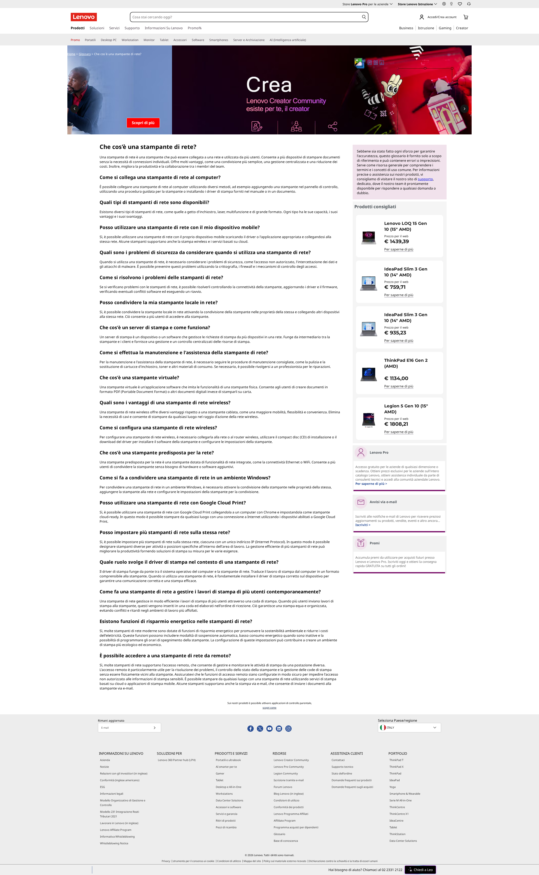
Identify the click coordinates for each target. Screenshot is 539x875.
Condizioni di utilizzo (286, 800)
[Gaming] (452, 28)
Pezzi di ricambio (226, 827)
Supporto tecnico (342, 767)
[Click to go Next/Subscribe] (154, 727)
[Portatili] (97, 40)
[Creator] (469, 28)
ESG (102, 787)
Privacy (166, 861)
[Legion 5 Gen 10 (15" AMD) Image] (368, 420)
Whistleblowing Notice (114, 843)
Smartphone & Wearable (405, 793)
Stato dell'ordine (342, 773)
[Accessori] (188, 40)
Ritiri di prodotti (226, 820)
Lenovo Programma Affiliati (291, 814)
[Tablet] (170, 40)
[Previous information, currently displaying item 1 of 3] (74, 109)
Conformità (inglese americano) (119, 780)
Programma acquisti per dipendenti (296, 827)
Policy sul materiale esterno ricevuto (285, 861)
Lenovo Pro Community (289, 767)
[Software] (206, 40)
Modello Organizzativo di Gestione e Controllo (122, 802)
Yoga (393, 787)
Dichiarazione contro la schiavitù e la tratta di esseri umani (343, 861)
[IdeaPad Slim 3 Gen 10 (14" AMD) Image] (368, 283)
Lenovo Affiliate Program (115, 830)
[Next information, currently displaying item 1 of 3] (464, 109)
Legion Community (286, 773)
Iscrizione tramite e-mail (289, 780)
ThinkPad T (396, 760)
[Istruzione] (435, 28)
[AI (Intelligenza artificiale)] (307, 40)
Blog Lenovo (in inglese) (289, 793)
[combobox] (245, 17)
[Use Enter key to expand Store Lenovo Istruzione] (435, 4)
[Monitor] (156, 40)
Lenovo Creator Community (291, 760)
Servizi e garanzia (226, 814)
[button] (444, 3)
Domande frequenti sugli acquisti (352, 787)
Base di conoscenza (286, 841)
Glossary (85, 54)
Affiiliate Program (285, 820)
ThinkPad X (397, 767)
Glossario (279, 834)
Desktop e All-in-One (228, 787)
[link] (451, 5)
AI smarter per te (226, 767)
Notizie (104, 767)
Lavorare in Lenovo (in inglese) (119, 823)
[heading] (411, 226)
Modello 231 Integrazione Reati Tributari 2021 (119, 814)
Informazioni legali (111, 793)
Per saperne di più (398, 249)
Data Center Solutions (229, 800)
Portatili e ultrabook (228, 760)
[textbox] (410, 727)
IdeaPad (395, 780)
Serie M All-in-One (401, 800)
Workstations (224, 793)
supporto (425, 179)
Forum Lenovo (283, 787)
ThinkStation (398, 834)
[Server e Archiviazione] (266, 40)
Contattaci (338, 760)
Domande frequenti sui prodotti (352, 780)
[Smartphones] (230, 40)
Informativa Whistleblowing (117, 836)
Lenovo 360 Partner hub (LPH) (177, 760)
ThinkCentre (397, 807)
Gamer (220, 773)
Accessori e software (228, 807)
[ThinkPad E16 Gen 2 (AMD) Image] (368, 375)
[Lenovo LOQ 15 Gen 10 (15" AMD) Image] (368, 238)
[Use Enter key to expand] (459, 17)
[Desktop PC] (118, 40)
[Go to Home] (84, 17)
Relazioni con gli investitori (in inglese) (123, 773)
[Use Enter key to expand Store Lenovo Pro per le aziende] (391, 4)
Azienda (105, 760)
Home (71, 54)
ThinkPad (395, 773)
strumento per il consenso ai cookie (193, 861)
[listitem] (399, 236)
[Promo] (81, 40)
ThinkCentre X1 (399, 814)
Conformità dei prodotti (289, 807)
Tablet (219, 780)
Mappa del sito (252, 861)
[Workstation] (140, 40)
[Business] (414, 28)
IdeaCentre (396, 820)
